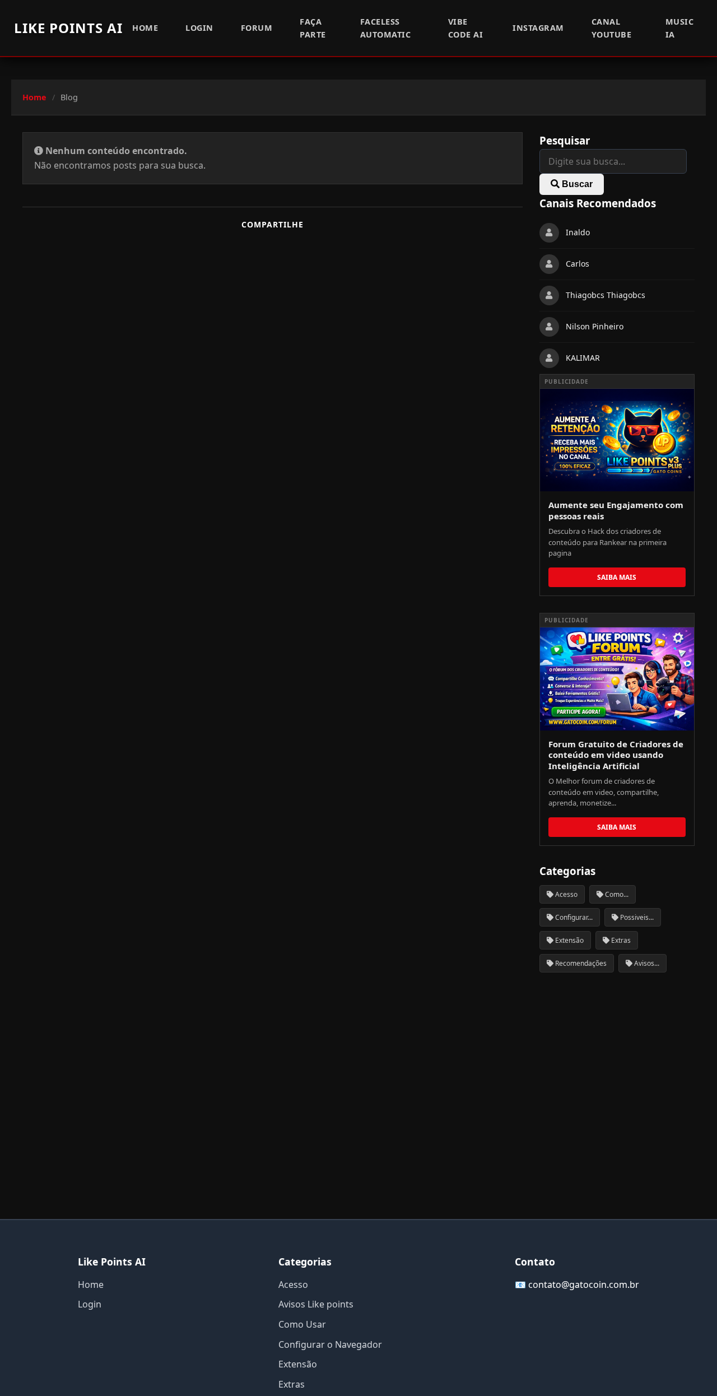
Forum (257, 27)
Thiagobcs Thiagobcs (605, 295)
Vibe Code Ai (465, 28)
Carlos (577, 264)
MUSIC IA (679, 28)
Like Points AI (68, 27)
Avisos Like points (315, 1304)
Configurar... (573, 917)
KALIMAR (583, 358)
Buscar (576, 184)
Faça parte (313, 28)
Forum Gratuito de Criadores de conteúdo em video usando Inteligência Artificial (615, 754)
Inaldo (578, 233)
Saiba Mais (616, 577)
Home (145, 27)
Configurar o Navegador (330, 1344)
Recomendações (580, 963)
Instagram (538, 27)
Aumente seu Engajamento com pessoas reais (615, 510)
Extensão (568, 940)
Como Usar (302, 1324)
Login (199, 27)
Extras (620, 940)
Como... (615, 894)
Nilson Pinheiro (594, 327)
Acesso (565, 894)
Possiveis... (636, 917)
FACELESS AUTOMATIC (385, 28)
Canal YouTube (612, 28)
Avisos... (645, 963)
